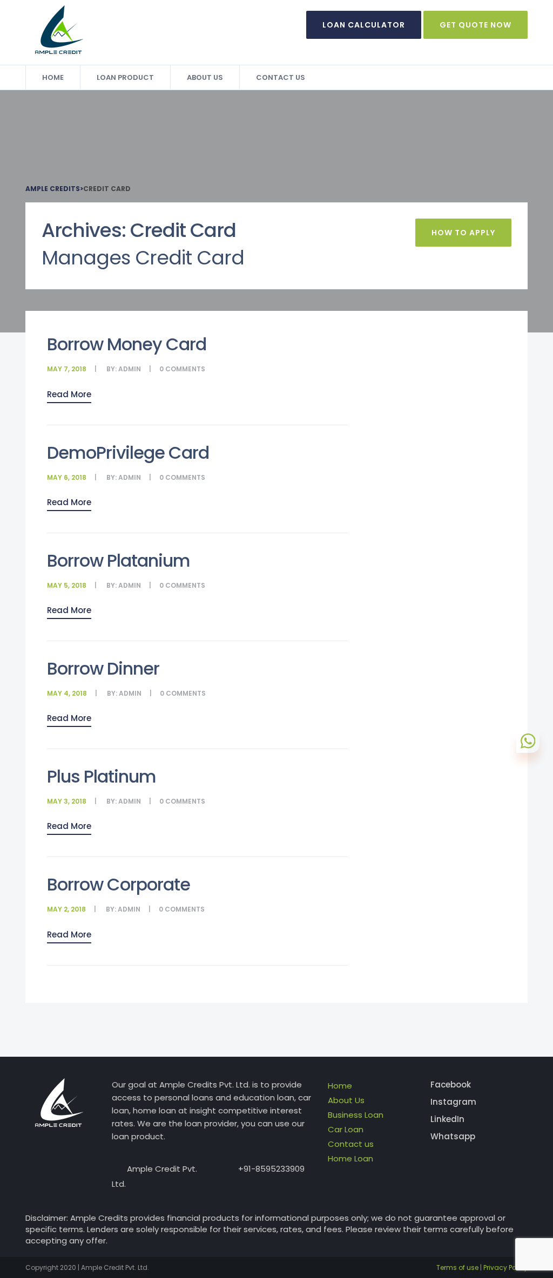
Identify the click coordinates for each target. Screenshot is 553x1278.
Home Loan (350, 1158)
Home (53, 77)
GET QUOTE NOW (475, 24)
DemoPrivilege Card (128, 452)
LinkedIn (447, 1119)
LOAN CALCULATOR (363, 24)
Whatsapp (452, 1136)
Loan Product (125, 77)
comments (185, 368)
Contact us (351, 1144)
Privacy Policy (505, 1267)
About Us (205, 77)
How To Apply (463, 232)
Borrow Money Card (126, 344)
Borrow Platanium (118, 560)
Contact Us (280, 77)
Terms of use (457, 1267)
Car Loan (345, 1129)
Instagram (453, 1101)
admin (129, 368)
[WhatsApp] (527, 741)
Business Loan (355, 1114)
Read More (69, 394)
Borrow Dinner (103, 668)
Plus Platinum (101, 776)
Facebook (450, 1084)
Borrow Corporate (118, 884)
